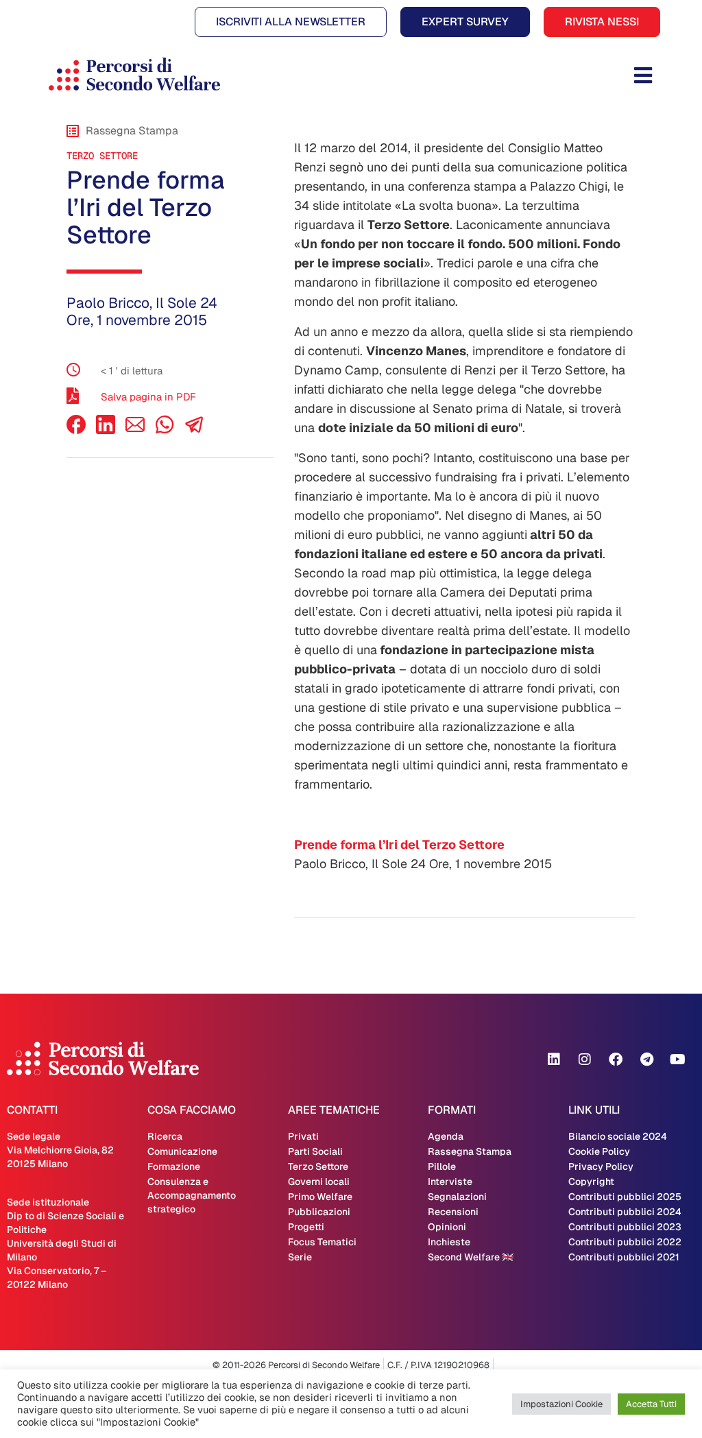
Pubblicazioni (319, 1212)
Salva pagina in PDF (148, 396)
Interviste (450, 1181)
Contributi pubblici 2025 (624, 1196)
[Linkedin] (554, 1059)
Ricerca (164, 1136)
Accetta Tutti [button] (651, 1404)
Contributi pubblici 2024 (624, 1212)
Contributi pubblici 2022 (624, 1242)
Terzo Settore (102, 155)
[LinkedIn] (105, 430)
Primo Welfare (320, 1196)
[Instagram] (584, 1059)
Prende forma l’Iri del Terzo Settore (399, 844)
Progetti (306, 1227)
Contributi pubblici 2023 (624, 1227)
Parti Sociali (315, 1151)
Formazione (173, 1166)
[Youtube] (677, 1059)
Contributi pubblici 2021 (623, 1257)
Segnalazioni (457, 1196)
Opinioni (447, 1227)
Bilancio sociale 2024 (617, 1136)
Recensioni (453, 1212)
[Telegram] (646, 1059)
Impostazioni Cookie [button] (561, 1404)
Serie (300, 1257)
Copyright (591, 1181)
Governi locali (319, 1181)
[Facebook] (76, 430)
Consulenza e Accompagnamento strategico (191, 1195)
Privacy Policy (600, 1166)
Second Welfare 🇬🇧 (470, 1257)
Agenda (445, 1136)
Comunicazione (182, 1151)
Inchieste (449, 1242)
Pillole (442, 1166)
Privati (303, 1136)
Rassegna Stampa (469, 1151)
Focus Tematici (322, 1242)
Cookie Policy (599, 1151)
